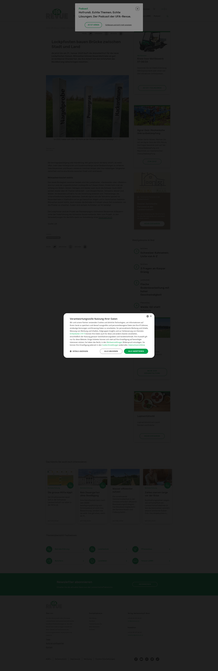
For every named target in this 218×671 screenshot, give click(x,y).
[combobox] (147, 316)
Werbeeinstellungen (114, 342)
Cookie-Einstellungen (110, 345)
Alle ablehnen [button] (111, 351)
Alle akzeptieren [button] (136, 351)
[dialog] (109, 335)
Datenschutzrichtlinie (136, 345)
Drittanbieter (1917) (77, 334)
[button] (79, 351)
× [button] (151, 316)
